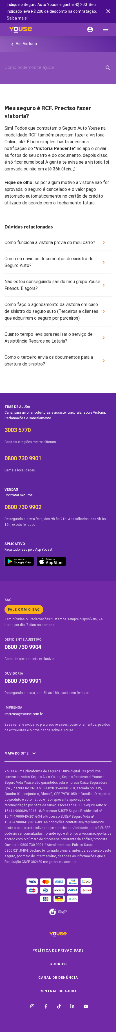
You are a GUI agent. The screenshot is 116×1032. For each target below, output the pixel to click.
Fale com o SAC (24, 610)
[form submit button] (108, 68)
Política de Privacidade (58, 950)
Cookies (58, 964)
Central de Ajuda (58, 991)
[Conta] (90, 29)
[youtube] (86, 1007)
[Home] (20, 29)
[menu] (106, 29)
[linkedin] (72, 1007)
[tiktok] (59, 1007)
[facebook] (46, 1007)
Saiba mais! (17, 18)
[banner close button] (108, 11)
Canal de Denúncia (58, 978)
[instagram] (32, 1007)
